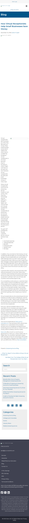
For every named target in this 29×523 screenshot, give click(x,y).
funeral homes (11, 504)
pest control (25, 509)
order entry (6, 500)
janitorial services (19, 509)
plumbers (26, 507)
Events (5, 420)
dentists (5, 506)
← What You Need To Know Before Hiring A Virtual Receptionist (14, 354)
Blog (2, 463)
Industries (4, 458)
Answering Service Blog (12, 348)
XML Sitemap (5, 473)
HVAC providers (20, 507)
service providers (10, 507)
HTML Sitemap (5, 470)
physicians (16, 506)
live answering (11, 500)
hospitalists (9, 506)
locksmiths (8, 509)
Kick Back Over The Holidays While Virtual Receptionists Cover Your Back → (16, 358)
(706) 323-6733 (14, 10)
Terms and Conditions (7, 481)
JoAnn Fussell (15, 32)
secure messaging (19, 500)
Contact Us (4, 466)
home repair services (20, 511)
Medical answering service (10, 426)
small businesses (5, 504)
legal (26, 506)
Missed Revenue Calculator (8, 461)
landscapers (13, 509)
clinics (2, 506)
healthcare (16, 504)
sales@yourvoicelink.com (7, 450)
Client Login (14, 1)
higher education (22, 506)
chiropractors (24, 504)
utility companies (8, 511)
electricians (4, 509)
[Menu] (26, 6)
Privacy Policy (5, 479)
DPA (2, 476)
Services (3, 455)
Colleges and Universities (10, 418)
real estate (3, 507)
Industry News (7, 423)
